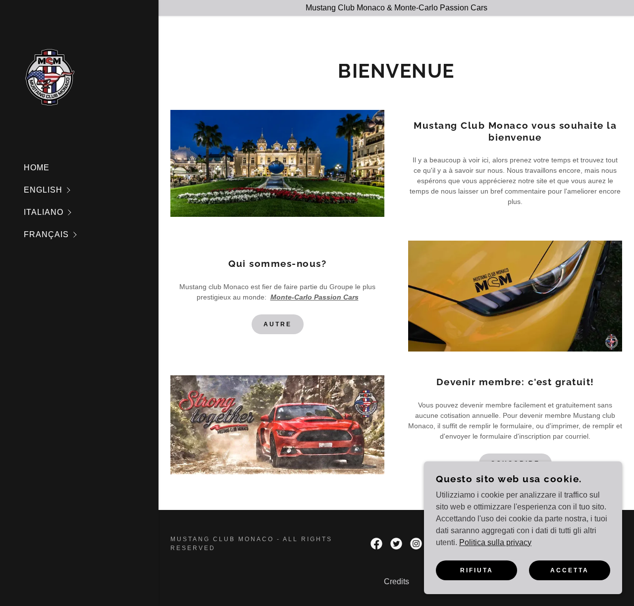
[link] (50, 76)
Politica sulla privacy (495, 542)
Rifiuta (476, 570)
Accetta (569, 570)
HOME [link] (37, 167)
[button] (91, 190)
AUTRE (278, 324)
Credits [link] (396, 581)
